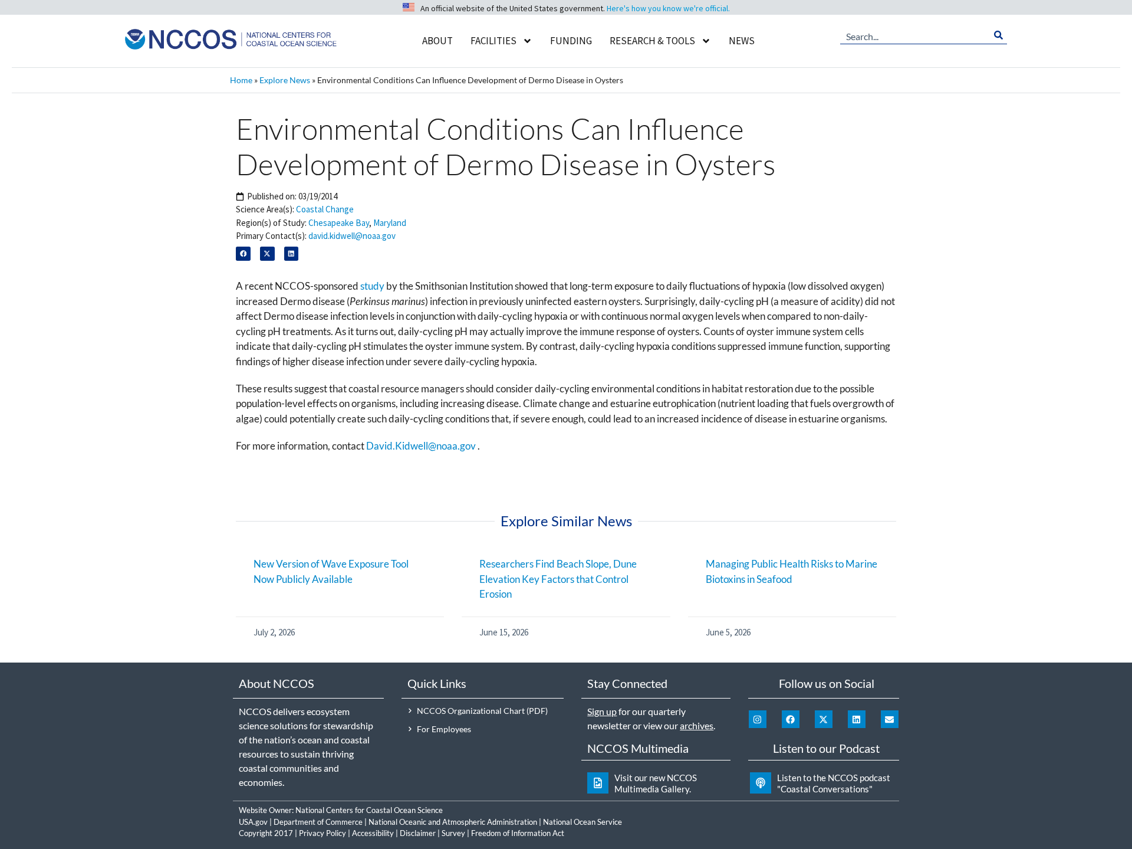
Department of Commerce (318, 822)
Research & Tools (652, 40)
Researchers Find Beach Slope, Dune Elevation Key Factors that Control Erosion (558, 579)
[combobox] (915, 35)
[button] (243, 254)
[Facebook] (790, 719)
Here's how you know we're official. (668, 8)
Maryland (389, 222)
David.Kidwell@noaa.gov (421, 446)
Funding (571, 40)
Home (241, 80)
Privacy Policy (322, 833)
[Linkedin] (857, 719)
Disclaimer (418, 833)
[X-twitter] (823, 719)
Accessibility (373, 833)
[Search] (998, 35)
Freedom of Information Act (517, 833)
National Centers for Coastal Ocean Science (369, 810)
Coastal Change (325, 209)
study (372, 286)
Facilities (493, 40)
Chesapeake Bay (338, 222)
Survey (453, 833)
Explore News (284, 80)
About (437, 40)
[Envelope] (890, 719)
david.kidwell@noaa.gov (352, 235)
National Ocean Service (582, 822)
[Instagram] (757, 719)
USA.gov (253, 822)
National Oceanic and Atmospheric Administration (452, 822)
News (742, 40)
